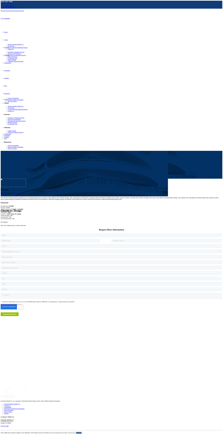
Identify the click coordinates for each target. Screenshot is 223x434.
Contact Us (7, 405)
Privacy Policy (8, 412)
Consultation (7, 407)
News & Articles (8, 410)
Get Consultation (5, 18)
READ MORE (71, 432)
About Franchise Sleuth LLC (12, 404)
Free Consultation (9, 6)
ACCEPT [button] (79, 432)
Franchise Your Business (11, 8)
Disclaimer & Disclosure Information (14, 408)
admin (15, 193)
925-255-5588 (5, 426)
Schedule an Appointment (7, 3)
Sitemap (6, 413)
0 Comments (20, 193)
